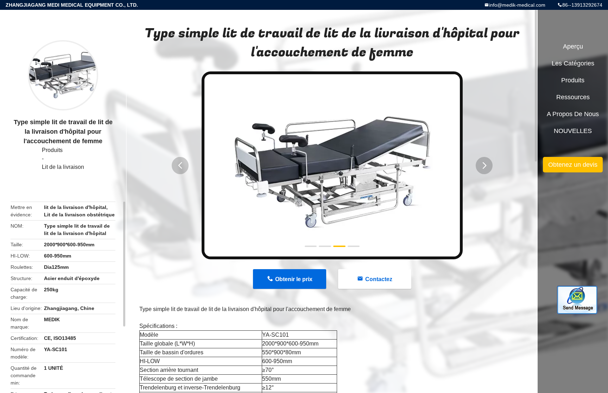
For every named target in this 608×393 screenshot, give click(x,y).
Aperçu (573, 46)
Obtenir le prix (293, 279)
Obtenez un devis (572, 164)
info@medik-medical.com (517, 5)
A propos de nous (573, 114)
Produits (52, 150)
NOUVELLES (573, 130)
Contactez (378, 279)
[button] (180, 165)
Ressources (573, 97)
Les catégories (573, 63)
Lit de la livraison (63, 167)
